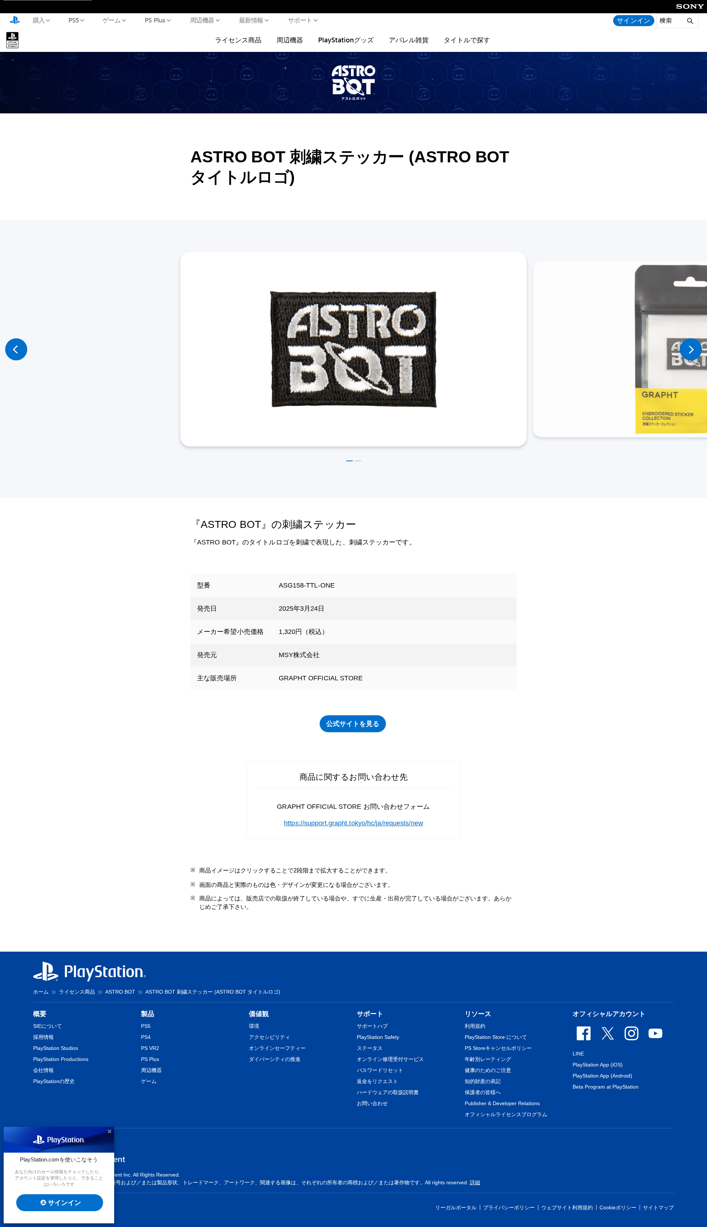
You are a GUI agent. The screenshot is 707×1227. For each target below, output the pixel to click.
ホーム (41, 992)
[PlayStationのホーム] (14, 21)
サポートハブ (372, 1026)
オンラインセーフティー (277, 1048)
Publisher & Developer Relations (502, 1103)
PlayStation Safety (378, 1037)
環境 (254, 1026)
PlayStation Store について (496, 1037)
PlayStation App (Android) (602, 1076)
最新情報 (251, 20)
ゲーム (111, 20)
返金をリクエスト (377, 1081)
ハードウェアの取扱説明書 (388, 1092)
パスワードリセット (380, 1070)
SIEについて (47, 1026)
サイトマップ (658, 1207)
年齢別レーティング (488, 1059)
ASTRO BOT (120, 992)
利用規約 (475, 1026)
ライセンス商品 (238, 40)
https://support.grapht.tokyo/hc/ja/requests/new (353, 823)
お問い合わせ (372, 1103)
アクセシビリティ (269, 1037)
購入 (38, 20)
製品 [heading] (147, 1014)
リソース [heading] (478, 1014)
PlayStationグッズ (346, 40)
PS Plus (154, 20)
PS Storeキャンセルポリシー (498, 1048)
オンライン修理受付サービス (390, 1059)
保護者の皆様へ (483, 1092)
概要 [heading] (39, 1014)
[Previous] (16, 349)
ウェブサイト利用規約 (567, 1207)
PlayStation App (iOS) (598, 1065)
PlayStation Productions (60, 1059)
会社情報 (43, 1070)
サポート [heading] (370, 1014)
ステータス (370, 1048)
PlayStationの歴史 (54, 1081)
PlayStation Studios (55, 1048)
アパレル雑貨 (409, 40)
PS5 (73, 20)
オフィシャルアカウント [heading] (609, 1014)
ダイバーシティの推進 (274, 1059)
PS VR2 (150, 1048)
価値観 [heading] (259, 1014)
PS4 (146, 1037)
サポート (300, 20)
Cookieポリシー (617, 1207)
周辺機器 (202, 20)
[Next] (691, 349)
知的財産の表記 (483, 1081)
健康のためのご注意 (488, 1070)
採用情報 (43, 1037)
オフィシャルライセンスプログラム (506, 1114)
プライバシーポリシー (509, 1207)
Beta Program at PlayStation (606, 1087)
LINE (578, 1054)
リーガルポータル (455, 1207)
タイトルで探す (467, 40)
